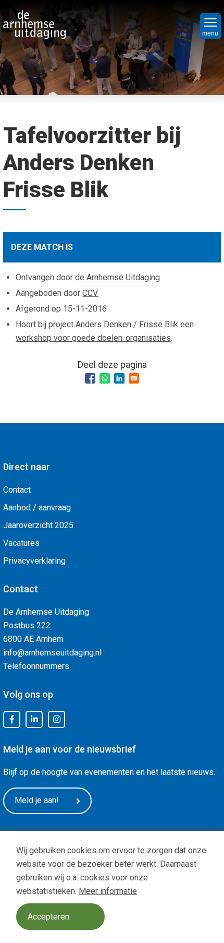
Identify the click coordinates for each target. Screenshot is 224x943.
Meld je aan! (37, 800)
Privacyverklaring (34, 561)
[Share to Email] (134, 378)
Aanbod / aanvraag (37, 507)
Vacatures (21, 543)
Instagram (56, 719)
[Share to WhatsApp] (104, 378)
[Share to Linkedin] (119, 378)
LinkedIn (34, 719)
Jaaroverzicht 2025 (38, 525)
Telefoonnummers (36, 666)
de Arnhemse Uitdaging (117, 277)
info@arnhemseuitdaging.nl (52, 653)
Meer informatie (108, 891)
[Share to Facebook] (90, 378)
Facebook (12, 719)
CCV (90, 293)
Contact (17, 490)
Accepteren (48, 917)
